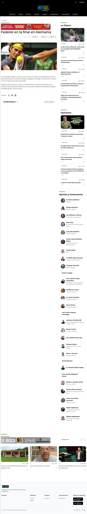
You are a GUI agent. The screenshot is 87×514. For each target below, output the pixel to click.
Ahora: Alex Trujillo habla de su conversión (11, 465)
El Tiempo (75, 14)
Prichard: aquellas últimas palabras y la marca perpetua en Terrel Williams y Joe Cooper (72, 171)
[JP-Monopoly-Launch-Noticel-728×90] (29, 27)
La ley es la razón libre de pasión (71, 182)
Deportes (44, 14)
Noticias (21, 14)
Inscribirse (81, 2)
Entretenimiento (54, 14)
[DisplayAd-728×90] (26, 440)
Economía (28, 14)
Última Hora (12, 14)
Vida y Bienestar (65, 14)
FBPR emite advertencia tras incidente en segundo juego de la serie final (71, 97)
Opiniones (36, 14)
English (32, 500)
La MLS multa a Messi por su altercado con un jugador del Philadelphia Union (72, 48)
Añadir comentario (49, 101)
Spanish (32, 498)
